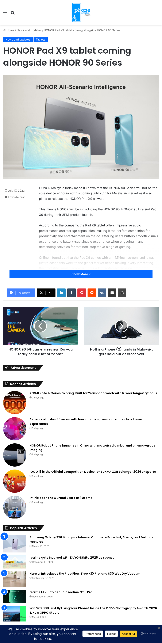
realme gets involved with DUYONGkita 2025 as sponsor (73, 557)
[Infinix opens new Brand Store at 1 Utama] (14, 507)
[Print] (122, 292)
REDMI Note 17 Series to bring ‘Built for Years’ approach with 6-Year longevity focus (93, 393)
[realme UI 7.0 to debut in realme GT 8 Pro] (14, 596)
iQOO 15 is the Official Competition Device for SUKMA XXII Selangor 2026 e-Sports (93, 472)
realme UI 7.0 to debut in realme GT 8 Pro (61, 592)
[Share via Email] (112, 292)
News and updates (29, 30)
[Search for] (13, 14)
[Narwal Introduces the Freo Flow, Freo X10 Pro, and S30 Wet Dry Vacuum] (14, 579)
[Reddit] (92, 292)
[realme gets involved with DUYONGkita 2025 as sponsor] (14, 562)
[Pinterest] (81, 292)
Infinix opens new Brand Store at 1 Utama (61, 498)
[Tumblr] (71, 292)
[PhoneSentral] (81, 12)
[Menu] (5, 14)
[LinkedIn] (61, 292)
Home (10, 30)
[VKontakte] (102, 292)
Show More (80, 274)
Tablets (40, 39)
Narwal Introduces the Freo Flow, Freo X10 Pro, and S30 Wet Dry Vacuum (85, 573)
